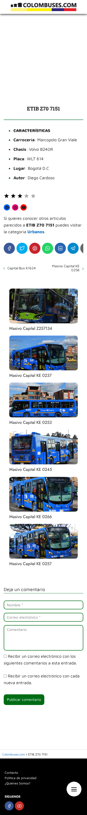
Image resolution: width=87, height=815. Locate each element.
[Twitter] (22, 248)
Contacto (11, 772)
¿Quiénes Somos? (17, 783)
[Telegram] (73, 248)
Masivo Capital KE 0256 (66, 268)
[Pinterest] (34, 248)
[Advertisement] (43, 59)
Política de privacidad (20, 778)
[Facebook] (9, 248)
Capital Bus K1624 (21, 268)
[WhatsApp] (47, 248)
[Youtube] (19, 805)
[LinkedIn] (60, 248)
